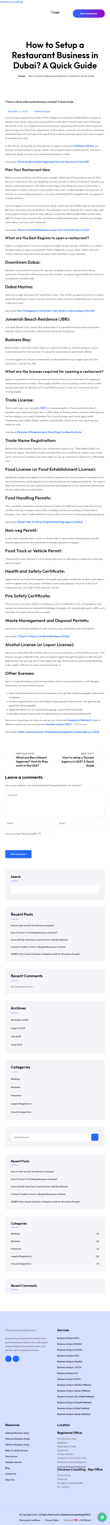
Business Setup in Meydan (69, 1361)
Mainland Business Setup (17, 1432)
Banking (15, 1078)
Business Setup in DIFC (68, 1355)
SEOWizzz (85, 1520)
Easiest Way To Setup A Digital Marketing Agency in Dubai (50, 521)
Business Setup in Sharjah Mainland (74, 1402)
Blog (7, 1468)
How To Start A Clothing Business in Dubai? (34, 932)
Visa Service (11, 1456)
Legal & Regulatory (21, 1103)
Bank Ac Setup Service (16, 1450)
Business (15, 1087)
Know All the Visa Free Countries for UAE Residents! (39, 939)
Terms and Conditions (29, 1520)
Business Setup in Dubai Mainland (73, 1408)
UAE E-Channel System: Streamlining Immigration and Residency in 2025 (58, 731)
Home (21, 76)
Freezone (16, 1095)
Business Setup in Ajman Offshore (73, 1390)
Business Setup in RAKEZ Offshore (74, 1384)
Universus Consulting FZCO (76, 1514)
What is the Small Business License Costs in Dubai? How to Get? (53, 229)
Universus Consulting (11, 1)
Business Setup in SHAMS (69, 1349)
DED (43, 407)
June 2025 (16, 1044)
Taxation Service (13, 1462)
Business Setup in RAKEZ (69, 1344)
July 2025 (16, 1036)
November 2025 (20, 1019)
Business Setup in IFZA (68, 1338)
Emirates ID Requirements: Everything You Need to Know (49, 432)
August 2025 (18, 1028)
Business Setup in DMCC (69, 1379)
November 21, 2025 (18, 111)
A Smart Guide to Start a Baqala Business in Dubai (38, 946)
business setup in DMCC (59, 724)
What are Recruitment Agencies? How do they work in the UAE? (53, 161)
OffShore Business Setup (17, 1444)
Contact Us (10, 1473)
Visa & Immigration (21, 1112)
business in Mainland (79, 720)
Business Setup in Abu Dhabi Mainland (75, 1396)
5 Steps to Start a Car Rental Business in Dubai (43, 636)
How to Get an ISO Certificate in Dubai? (32, 925)
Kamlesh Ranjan (42, 111)
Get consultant (88, 13)
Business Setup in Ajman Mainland (73, 1414)
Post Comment (18, 854)
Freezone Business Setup (17, 1438)
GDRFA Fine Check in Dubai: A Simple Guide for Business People (45, 954)
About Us (9, 1479)
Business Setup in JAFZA (69, 1367)
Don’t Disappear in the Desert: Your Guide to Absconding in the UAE (55, 310)
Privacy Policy (52, 1520)
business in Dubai (84, 145)
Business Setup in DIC (67, 1373)
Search (16, 877)
